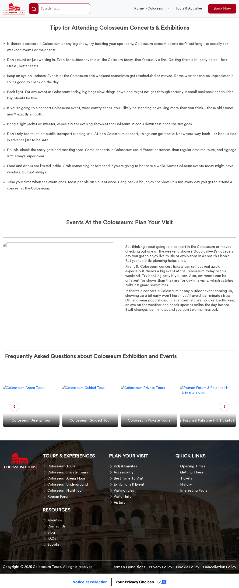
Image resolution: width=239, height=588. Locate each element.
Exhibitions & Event (129, 484)
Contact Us (56, 526)
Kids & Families (125, 466)
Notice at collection (90, 582)
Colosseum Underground (67, 484)
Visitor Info (123, 496)
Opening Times (192, 466)
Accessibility (124, 472)
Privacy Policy (160, 567)
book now (222, 8)
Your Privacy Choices (134, 582)
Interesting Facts (193, 490)
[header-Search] (34, 9)
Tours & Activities (189, 8)
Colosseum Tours (61, 466)
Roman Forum (58, 496)
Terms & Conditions (128, 567)
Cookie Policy (187, 567)
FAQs (51, 538)
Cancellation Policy (219, 567)
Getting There (191, 472)
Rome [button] (139, 8)
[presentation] (14, 406)
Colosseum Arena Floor (66, 478)
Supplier (54, 544)
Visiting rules (124, 490)
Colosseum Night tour (65, 490)
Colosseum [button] (157, 8)
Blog (51, 532)
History (119, 502)
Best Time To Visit (128, 478)
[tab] (7, 236)
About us (54, 520)
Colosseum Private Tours (67, 472)
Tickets (186, 478)
